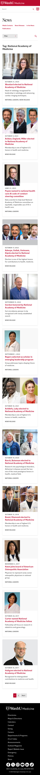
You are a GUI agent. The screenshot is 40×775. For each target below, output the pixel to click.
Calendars (12, 722)
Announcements (14, 742)
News (10, 759)
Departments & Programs (17, 736)
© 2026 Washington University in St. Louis (20, 772)
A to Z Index (12, 739)
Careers (11, 732)
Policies (11, 756)
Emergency (12, 753)
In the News (30, 25)
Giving (10, 729)
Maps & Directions (15, 719)
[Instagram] (18, 765)
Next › (24, 695)
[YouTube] (22, 765)
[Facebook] (8, 765)
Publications (6, 28)
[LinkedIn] (27, 765)
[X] (13, 765)
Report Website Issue (16, 749)
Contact (11, 725)
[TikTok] (32, 765)
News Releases (19, 25)
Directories (12, 715)
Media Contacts (7, 25)
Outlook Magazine (15, 746)
